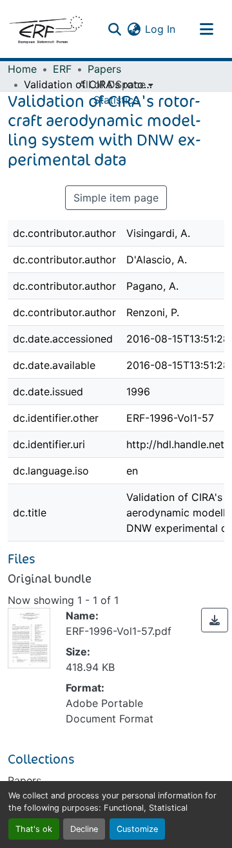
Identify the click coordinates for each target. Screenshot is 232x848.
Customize (137, 829)
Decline (84, 829)
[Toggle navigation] (206, 29)
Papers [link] (104, 68)
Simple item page (116, 197)
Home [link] (22, 68)
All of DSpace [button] (112, 84)
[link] (214, 620)
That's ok (33, 829)
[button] (46, 29)
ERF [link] (62, 68)
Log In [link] (160, 29)
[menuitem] (116, 84)
